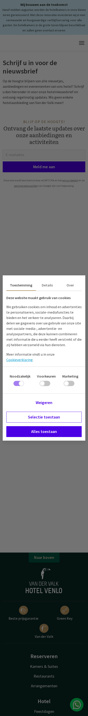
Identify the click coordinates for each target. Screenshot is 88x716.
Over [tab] (70, 285)
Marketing (70, 376)
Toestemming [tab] (21, 285)
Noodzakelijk (20, 376)
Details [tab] (47, 285)
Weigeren (44, 402)
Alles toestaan (44, 431)
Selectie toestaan (44, 417)
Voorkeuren (46, 376)
